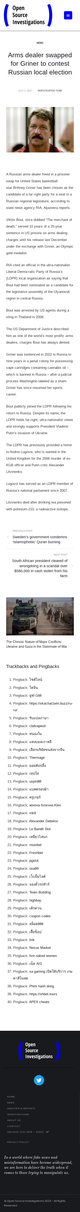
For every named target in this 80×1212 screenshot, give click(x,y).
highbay (35, 900)
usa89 (34, 868)
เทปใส (34, 774)
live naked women (43, 956)
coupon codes (40, 916)
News (40, 43)
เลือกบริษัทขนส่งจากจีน (47, 750)
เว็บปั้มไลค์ (37, 877)
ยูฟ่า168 (35, 696)
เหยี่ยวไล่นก (38, 837)
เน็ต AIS (35, 964)
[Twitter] (39, 1080)
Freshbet (36, 853)
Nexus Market (40, 948)
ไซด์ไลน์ (35, 680)
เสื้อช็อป (35, 932)
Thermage (37, 758)
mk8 (32, 813)
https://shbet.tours (43, 994)
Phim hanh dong (41, 986)
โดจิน (33, 688)
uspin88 (35, 781)
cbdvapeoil (37, 726)
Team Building (40, 892)
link (32, 940)
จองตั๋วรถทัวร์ (39, 884)
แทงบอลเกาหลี (40, 742)
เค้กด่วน (35, 908)
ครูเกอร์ (35, 797)
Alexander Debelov (43, 821)
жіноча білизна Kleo (45, 805)
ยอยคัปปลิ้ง (37, 766)
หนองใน (35, 734)
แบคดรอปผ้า (39, 789)
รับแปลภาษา (39, 718)
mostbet (35, 845)
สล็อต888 (36, 924)
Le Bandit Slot (40, 829)
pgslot (34, 861)
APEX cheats (39, 1002)
